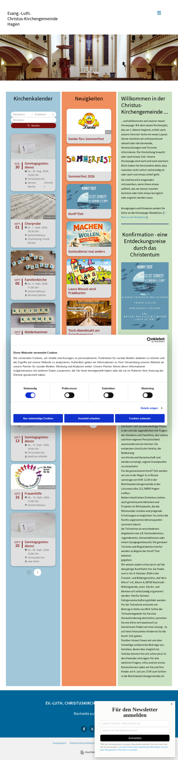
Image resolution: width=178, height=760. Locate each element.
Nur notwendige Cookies (38, 418)
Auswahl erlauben (89, 418)
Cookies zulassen (140, 418)
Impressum (59, 743)
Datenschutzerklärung (83, 743)
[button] (114, 13)
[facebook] (84, 729)
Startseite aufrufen (89, 713)
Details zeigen (149, 407)
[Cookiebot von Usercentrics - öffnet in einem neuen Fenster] (149, 339)
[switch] (69, 395)
